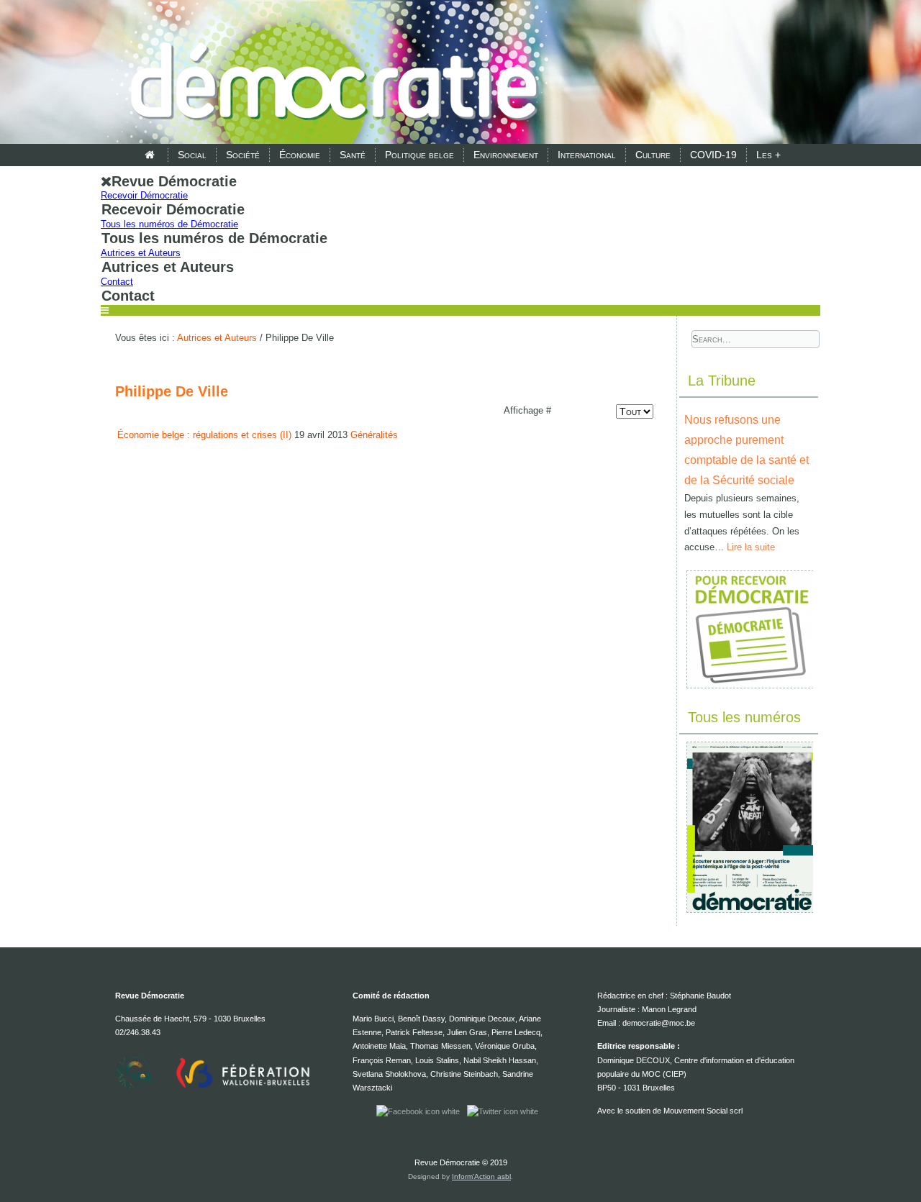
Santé (353, 154)
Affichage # (527, 410)
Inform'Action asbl (481, 1176)
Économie (299, 154)
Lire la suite (751, 547)
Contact (117, 281)
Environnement (505, 154)
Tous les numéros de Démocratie (169, 224)
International (587, 154)
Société (243, 154)
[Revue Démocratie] (329, 73)
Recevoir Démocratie (144, 195)
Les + (768, 154)
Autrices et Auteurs (141, 252)
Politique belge (419, 154)
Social (192, 154)
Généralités (374, 434)
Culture (653, 154)
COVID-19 (713, 154)
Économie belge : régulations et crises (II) (204, 434)
